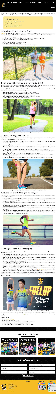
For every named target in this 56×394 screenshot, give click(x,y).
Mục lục (6, 17)
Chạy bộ (3, 33)
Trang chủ (9, 2)
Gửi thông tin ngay (28, 375)
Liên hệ (39, 2)
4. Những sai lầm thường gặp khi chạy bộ (13, 24)
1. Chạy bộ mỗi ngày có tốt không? (11, 19)
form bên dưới (39, 314)
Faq (35, 2)
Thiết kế (26, 2)
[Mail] (44, 383)
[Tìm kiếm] (52, 2)
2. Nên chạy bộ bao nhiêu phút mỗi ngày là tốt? (14, 21)
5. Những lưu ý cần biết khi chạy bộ (11, 26)
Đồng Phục (16, 2)
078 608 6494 (11, 387)
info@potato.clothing (12, 388)
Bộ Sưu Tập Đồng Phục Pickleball (46, 339)
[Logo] (3, 5)
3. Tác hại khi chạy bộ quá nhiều (11, 23)
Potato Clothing (10, 319)
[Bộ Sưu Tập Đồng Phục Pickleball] (46, 348)
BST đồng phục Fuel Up (38, 269)
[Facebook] (39, 383)
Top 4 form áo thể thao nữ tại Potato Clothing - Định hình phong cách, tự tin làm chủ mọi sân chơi (28, 340)
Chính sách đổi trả (10, 391)
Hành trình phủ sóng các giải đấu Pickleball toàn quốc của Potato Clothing (9, 340)
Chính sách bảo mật (10, 390)
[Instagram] (42, 383)
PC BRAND (52, 7)
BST (21, 2)
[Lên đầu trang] (55, 392)
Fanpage (23, 314)
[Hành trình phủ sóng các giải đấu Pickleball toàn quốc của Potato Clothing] (9, 348)
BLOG (31, 2)
